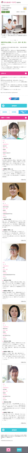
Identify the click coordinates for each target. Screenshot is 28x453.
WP (1, 438)
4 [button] (17, 40)
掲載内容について (9, 437)
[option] (14, 26)
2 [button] (13, 40)
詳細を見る (23, 179)
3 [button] (15, 40)
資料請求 (14, 106)
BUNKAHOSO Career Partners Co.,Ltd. (7, 440)
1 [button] (11, 40)
